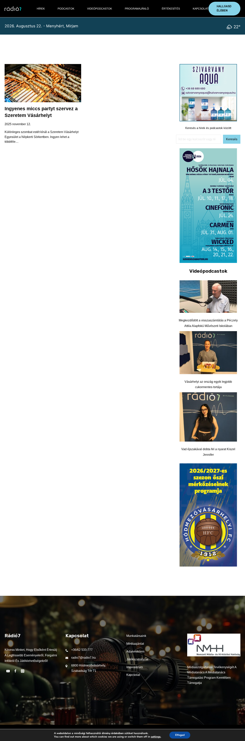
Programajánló (137, 8)
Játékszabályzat (137, 659)
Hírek (41, 8)
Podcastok (66, 8)
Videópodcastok (99, 8)
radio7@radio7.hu (83, 657)
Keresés (231, 139)
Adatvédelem (135, 651)
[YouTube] (8, 671)
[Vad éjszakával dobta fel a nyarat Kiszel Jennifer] (208, 417)
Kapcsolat (200, 8)
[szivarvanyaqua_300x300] (208, 120)
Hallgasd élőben (224, 8)
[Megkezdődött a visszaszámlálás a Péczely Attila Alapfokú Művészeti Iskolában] (208, 296)
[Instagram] (22, 671)
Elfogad (180, 735)
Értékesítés (171, 8)
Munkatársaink (136, 635)
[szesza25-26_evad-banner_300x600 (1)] (208, 261)
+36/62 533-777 (82, 649)
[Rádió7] (13, 8)
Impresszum (134, 667)
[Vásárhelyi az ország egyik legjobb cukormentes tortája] (208, 352)
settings (156, 737)
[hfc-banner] (208, 565)
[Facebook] (15, 671)
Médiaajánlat (135, 643)
